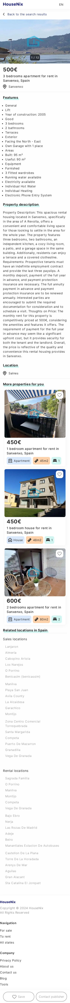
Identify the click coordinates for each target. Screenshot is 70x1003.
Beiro (9, 839)
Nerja (9, 821)
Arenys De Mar (16, 865)
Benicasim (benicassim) (23, 676)
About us (6, 966)
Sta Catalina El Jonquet (23, 883)
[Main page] (20, 4)
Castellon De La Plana (21, 853)
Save (21, 997)
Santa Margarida (17, 732)
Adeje (9, 833)
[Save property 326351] (59, 553)
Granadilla (12, 750)
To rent (5, 936)
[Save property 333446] (59, 474)
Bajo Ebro (12, 816)
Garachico (13, 708)
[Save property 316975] (59, 395)
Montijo (11, 714)
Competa (12, 738)
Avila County (14, 696)
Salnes (13, 373)
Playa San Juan (16, 690)
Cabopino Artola (17, 658)
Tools (4, 984)
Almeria (11, 652)
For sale (6, 930)
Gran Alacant (15, 877)
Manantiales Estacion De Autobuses (32, 845)
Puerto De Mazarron (20, 744)
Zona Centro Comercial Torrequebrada (22, 724)
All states (7, 942)
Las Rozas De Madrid (21, 827)
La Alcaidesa (14, 702)
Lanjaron (11, 646)
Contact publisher (51, 997)
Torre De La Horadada (22, 859)
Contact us (8, 972)
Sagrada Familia (17, 778)
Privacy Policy (10, 960)
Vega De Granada (18, 756)
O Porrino (12, 670)
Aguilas (10, 871)
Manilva (11, 684)
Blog (3, 978)
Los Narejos (14, 664)
